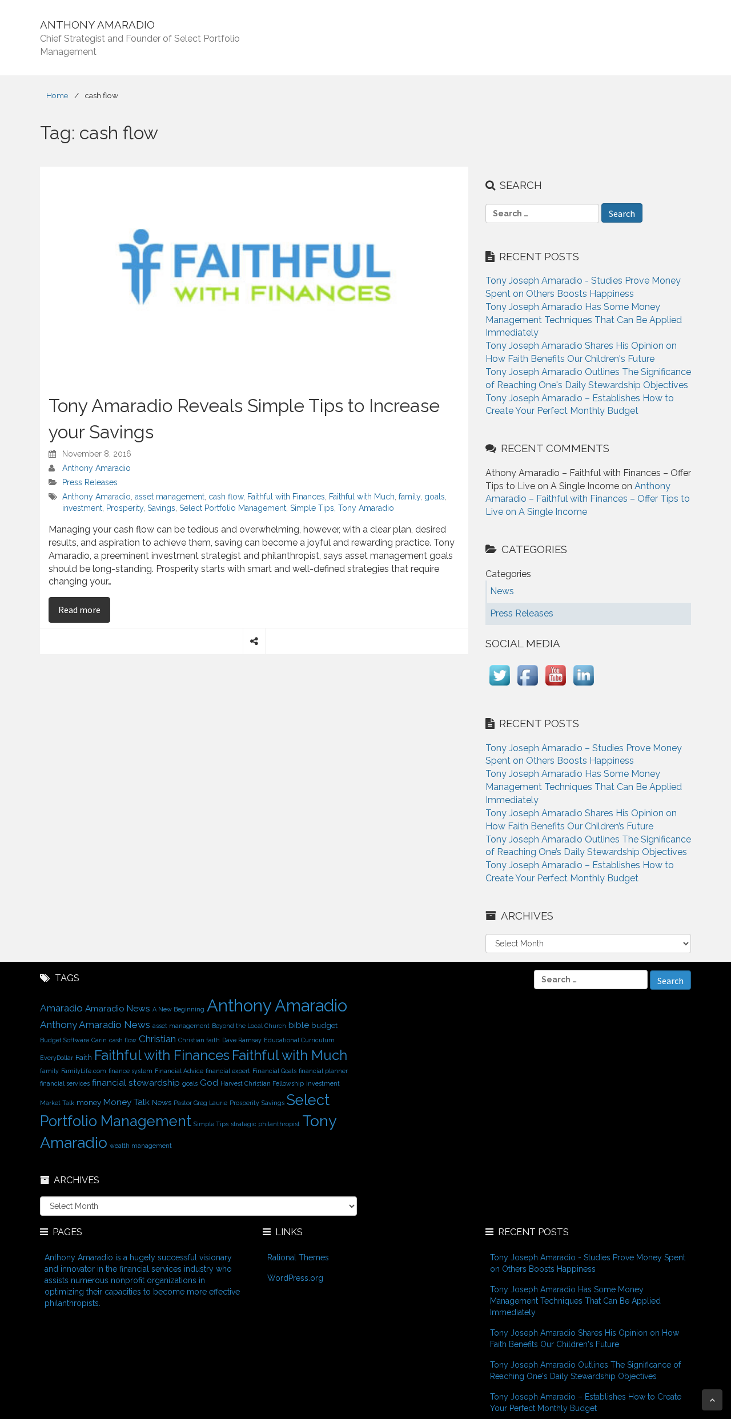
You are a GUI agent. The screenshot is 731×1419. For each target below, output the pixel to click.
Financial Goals (274, 1070)
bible (298, 1024)
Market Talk (57, 1102)
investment (82, 508)
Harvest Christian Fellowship (262, 1083)
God (209, 1082)
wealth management (141, 1145)
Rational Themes (298, 1257)
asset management (169, 496)
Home (57, 95)
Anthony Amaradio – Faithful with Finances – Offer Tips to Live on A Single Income (587, 499)
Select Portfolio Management (232, 508)
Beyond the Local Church (249, 1025)
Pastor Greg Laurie (200, 1102)
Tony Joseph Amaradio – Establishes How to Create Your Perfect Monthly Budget (585, 1402)
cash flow (225, 496)
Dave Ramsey (242, 1040)
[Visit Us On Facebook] (527, 685)
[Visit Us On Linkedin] (583, 685)
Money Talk (126, 1101)
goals (434, 496)
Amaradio (61, 1008)
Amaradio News (117, 1008)
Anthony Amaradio (96, 468)
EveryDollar (56, 1057)
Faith (83, 1057)
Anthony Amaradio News (95, 1024)
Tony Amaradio (366, 508)
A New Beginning (178, 1009)
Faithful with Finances (286, 496)
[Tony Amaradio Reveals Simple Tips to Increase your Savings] (254, 273)
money (89, 1102)
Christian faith (199, 1040)
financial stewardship (136, 1082)
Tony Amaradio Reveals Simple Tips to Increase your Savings (244, 418)
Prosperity (124, 508)
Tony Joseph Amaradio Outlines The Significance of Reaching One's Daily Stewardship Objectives (585, 1370)
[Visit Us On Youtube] (555, 685)
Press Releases (90, 482)
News (161, 1102)
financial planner (323, 1070)
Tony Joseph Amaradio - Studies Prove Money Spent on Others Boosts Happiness (587, 1263)
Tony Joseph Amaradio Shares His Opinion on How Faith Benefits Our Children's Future (584, 1338)
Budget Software (64, 1040)
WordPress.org (295, 1278)
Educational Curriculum (299, 1040)
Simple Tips (312, 508)
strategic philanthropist (265, 1123)
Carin (99, 1040)
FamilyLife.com (83, 1070)
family (409, 496)
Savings (161, 508)
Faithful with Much (362, 496)
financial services (65, 1083)
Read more (84, 609)
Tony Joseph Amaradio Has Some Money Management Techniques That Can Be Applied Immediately (583, 319)
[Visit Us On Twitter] (499, 685)
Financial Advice (179, 1070)
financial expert (228, 1070)
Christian (157, 1039)
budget (324, 1025)
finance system (130, 1070)
